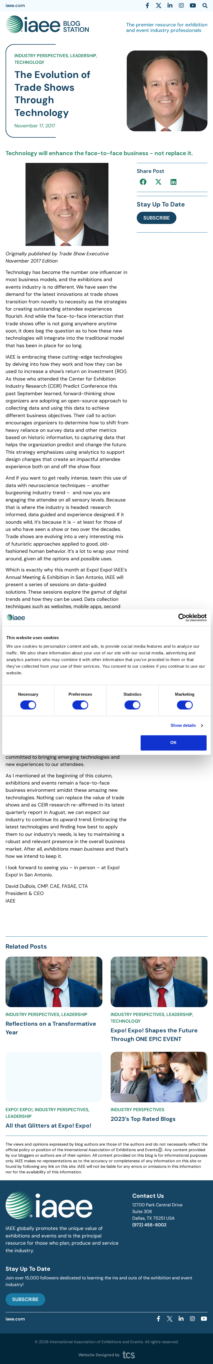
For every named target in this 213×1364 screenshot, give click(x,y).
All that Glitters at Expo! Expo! (48, 1125)
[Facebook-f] (147, 5)
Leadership (83, 56)
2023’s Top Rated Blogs (143, 1119)
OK (173, 742)
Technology (29, 62)
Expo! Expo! (19, 1110)
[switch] (80, 705)
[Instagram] (181, 5)
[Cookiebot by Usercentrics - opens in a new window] (182, 617)
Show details (183, 725)
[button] (143, 181)
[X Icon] (158, 5)
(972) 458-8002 (149, 1225)
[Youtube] (192, 5)
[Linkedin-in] (170, 5)
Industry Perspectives (41, 56)
